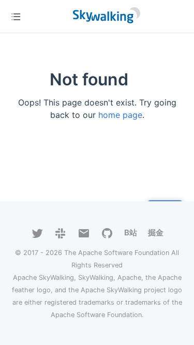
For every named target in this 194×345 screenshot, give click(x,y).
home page (120, 115)
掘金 (155, 232)
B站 (130, 232)
